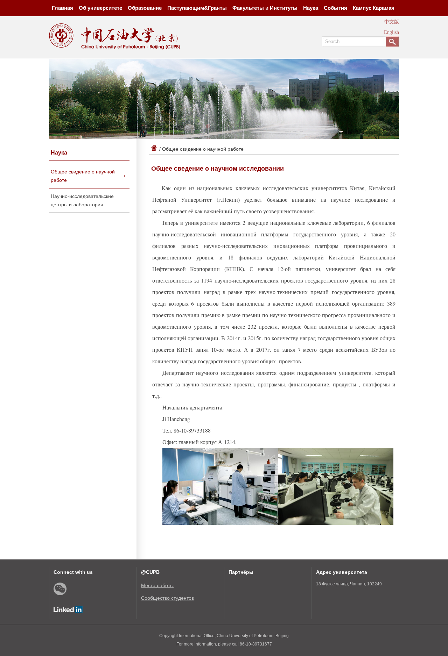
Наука (310, 8)
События (335, 8)
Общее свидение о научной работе (83, 176)
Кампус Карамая (373, 8)
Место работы (157, 585)
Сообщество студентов (167, 598)
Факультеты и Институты (265, 8)
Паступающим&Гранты (197, 8)
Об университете (100, 8)
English (391, 32)
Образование (145, 8)
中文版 (391, 21)
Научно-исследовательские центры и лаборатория (82, 200)
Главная (62, 8)
